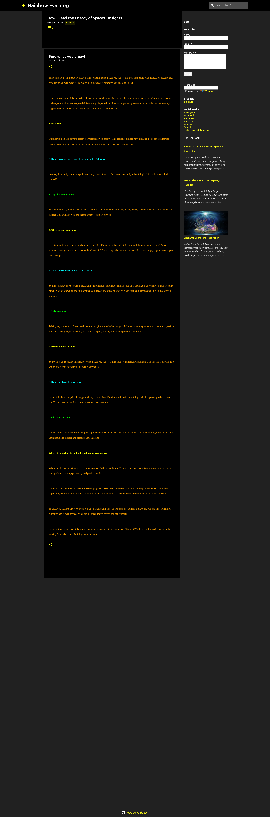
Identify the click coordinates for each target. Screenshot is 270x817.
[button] (50, 67)
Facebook (189, 115)
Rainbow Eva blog (48, 5)
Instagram (189, 112)
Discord (188, 124)
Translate (210, 91)
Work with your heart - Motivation (201, 238)
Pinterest (189, 118)
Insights (70, 23)
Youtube (188, 127)
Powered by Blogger (136, 812)
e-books (188, 101)
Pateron (188, 121)
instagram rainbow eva (196, 130)
